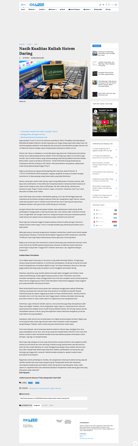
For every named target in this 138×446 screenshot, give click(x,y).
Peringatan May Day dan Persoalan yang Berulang (105, 73)
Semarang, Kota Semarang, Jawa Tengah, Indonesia (45, 388)
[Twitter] (103, 4)
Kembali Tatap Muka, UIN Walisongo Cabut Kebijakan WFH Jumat (106, 63)
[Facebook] (106, 4)
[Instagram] (109, 4)
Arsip (108, 9)
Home (23, 9)
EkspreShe (98, 9)
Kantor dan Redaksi (59, 420)
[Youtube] (100, 4)
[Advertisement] (69, 27)
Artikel (42, 9)
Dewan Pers (83, 435)
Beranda (21, 44)
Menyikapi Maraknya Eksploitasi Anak (34, 137)
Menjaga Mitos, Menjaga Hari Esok (33, 134)
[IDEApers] (37, 5)
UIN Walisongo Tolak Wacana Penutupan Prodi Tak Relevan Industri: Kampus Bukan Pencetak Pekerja (107, 83)
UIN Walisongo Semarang (86, 438)
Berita (32, 9)
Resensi (52, 9)
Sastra (87, 9)
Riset (63, 9)
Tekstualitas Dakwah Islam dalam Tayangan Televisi (39, 131)
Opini (35, 44)
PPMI (81, 437)
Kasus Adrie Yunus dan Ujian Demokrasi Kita (107, 94)
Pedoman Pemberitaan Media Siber (67, 421)
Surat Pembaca (75, 9)
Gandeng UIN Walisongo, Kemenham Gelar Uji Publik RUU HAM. (106, 53)
